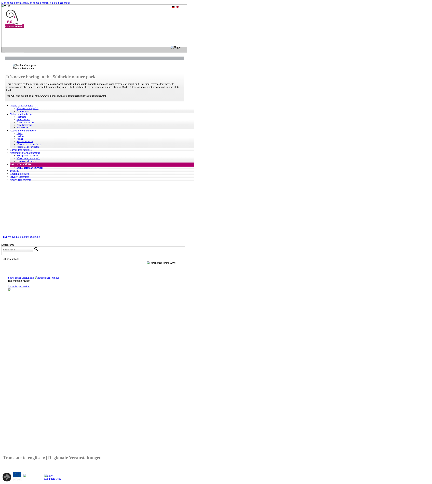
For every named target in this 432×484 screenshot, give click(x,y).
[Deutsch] (173, 8)
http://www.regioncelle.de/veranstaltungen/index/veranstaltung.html (70, 95)
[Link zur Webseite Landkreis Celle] (53, 478)
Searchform (7, 244)
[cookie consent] (7, 478)
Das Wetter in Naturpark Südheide (21, 236)
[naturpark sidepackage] (14, 26)
